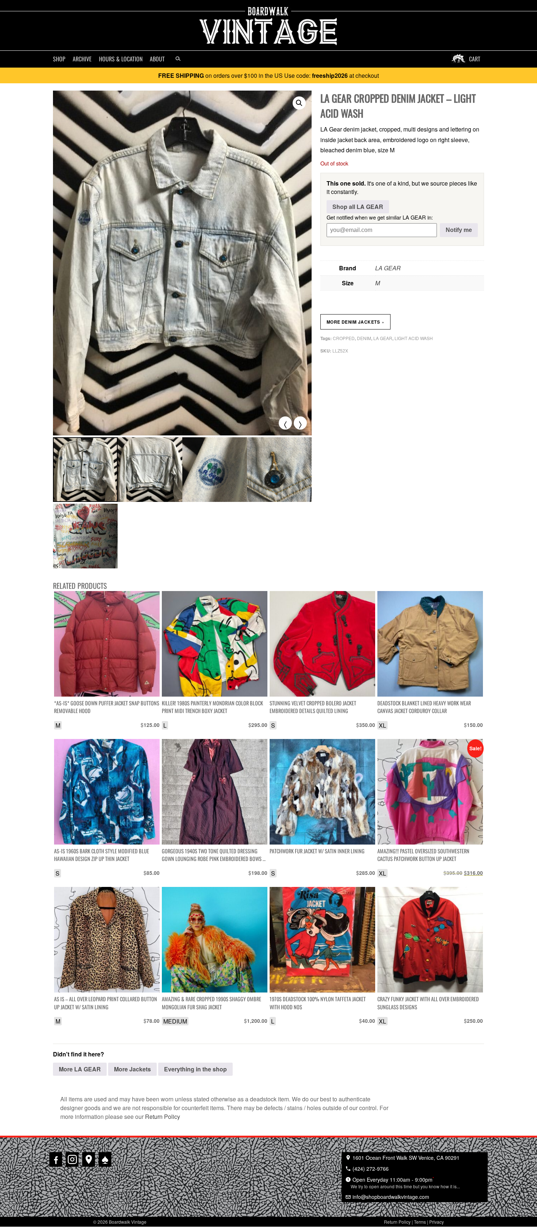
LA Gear (382, 338)
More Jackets (132, 1069)
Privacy (436, 1222)
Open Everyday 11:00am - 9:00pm (405, 1182)
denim (364, 338)
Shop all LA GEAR (357, 206)
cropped (344, 338)
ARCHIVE (82, 58)
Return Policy (162, 1116)
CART (474, 58)
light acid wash (414, 338)
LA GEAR (388, 268)
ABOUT (157, 58)
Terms (420, 1222)
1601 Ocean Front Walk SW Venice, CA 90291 (405, 1157)
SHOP (59, 58)
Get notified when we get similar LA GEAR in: (380, 217)
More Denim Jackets (356, 322)
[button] (299, 103)
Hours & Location (120, 58)
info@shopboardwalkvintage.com (390, 1196)
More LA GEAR (80, 1069)
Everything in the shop (195, 1069)
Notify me (459, 230)
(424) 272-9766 (370, 1168)
